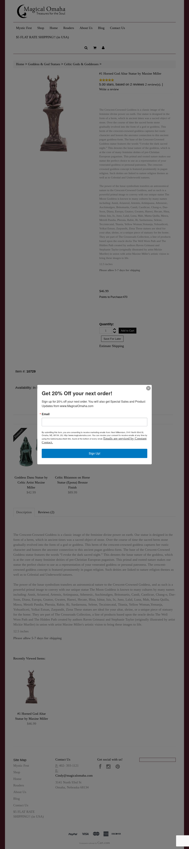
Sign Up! (94, 453)
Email (45, 414)
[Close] (148, 388)
